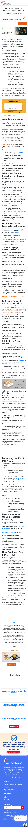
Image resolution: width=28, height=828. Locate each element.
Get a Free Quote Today (13, 752)
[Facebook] (12, 646)
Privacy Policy (7, 818)
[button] (20, 2)
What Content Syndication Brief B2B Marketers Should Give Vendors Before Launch (14, 705)
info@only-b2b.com (10, 789)
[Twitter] (16, 646)
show (14, 115)
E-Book (5, 797)
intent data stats (15, 232)
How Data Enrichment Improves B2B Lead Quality (14, 719)
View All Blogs (14, 726)
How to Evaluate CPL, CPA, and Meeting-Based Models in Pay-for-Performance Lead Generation (14, 691)
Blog (5, 796)
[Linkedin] (14, 646)
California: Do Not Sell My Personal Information (13, 819)
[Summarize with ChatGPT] (24, 18)
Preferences (14, 821)
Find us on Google (9, 791)
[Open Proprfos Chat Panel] (25, 825)
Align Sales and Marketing (9, 532)
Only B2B (11, 485)
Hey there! (18, 818)
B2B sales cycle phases (8, 277)
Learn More (12, 664)
